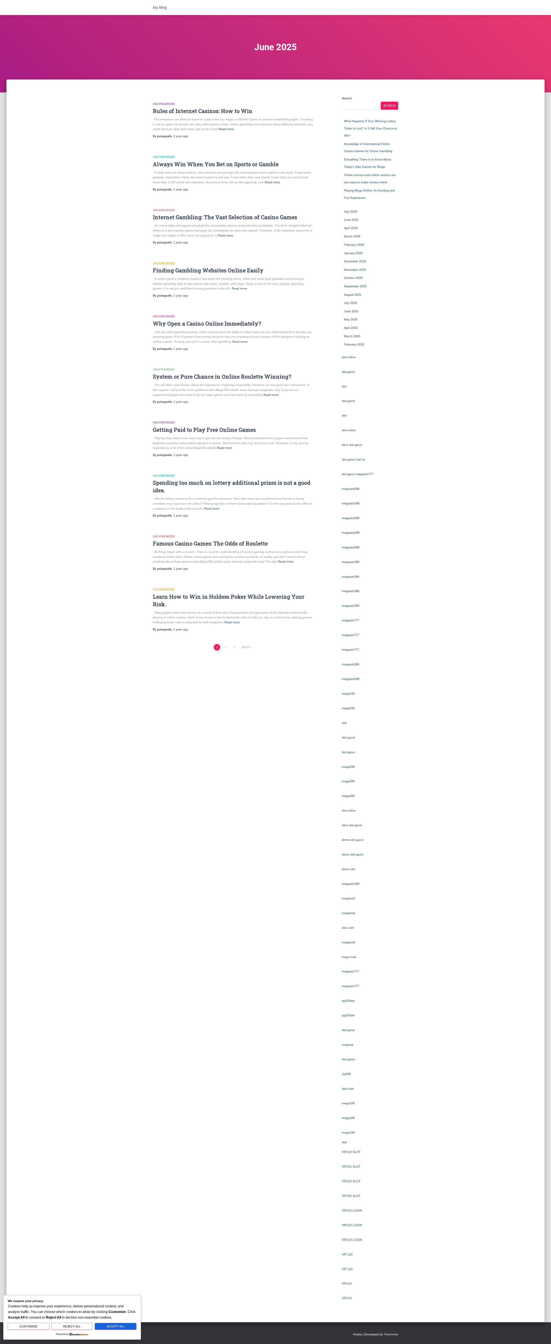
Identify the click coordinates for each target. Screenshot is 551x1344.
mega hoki (349, 957)
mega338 (348, 693)
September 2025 (355, 286)
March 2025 (352, 336)
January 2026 (353, 253)
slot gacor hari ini (353, 459)
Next (245, 647)
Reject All (72, 1326)
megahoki (348, 898)
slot (344, 386)
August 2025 (352, 294)
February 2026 (354, 244)
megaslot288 (350, 488)
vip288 (346, 1074)
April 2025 (351, 328)
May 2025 (351, 319)
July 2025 (350, 303)
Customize (28, 1326)
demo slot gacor (353, 840)
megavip (347, 1044)
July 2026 (350, 211)
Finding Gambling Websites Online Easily (208, 270)
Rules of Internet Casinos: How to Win (202, 111)
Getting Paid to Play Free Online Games (204, 429)
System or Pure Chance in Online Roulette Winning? (222, 376)
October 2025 (353, 278)
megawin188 (350, 883)
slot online (349, 357)
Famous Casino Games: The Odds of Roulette (210, 543)
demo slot (348, 869)
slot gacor (348, 371)
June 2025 (351, 311)
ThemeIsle (391, 1334)
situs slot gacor (352, 444)
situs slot (348, 927)
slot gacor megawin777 (357, 474)
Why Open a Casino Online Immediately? (207, 323)
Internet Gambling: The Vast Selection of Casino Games (225, 217)
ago (180, 136)
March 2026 (352, 236)
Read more (226, 129)
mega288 (348, 766)
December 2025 (355, 261)
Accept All (116, 1326)
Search (347, 98)
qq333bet (348, 1000)
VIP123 (347, 1283)
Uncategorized (164, 104)
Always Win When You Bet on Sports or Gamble (216, 164)
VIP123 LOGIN (352, 1210)
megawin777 (350, 620)
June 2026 (351, 219)
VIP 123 (347, 1254)
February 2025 (354, 344)
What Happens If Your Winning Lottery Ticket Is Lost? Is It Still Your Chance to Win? (370, 128)
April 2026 (351, 228)
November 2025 (355, 269)
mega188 (348, 1103)
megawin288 (350, 562)
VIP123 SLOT (351, 1152)
